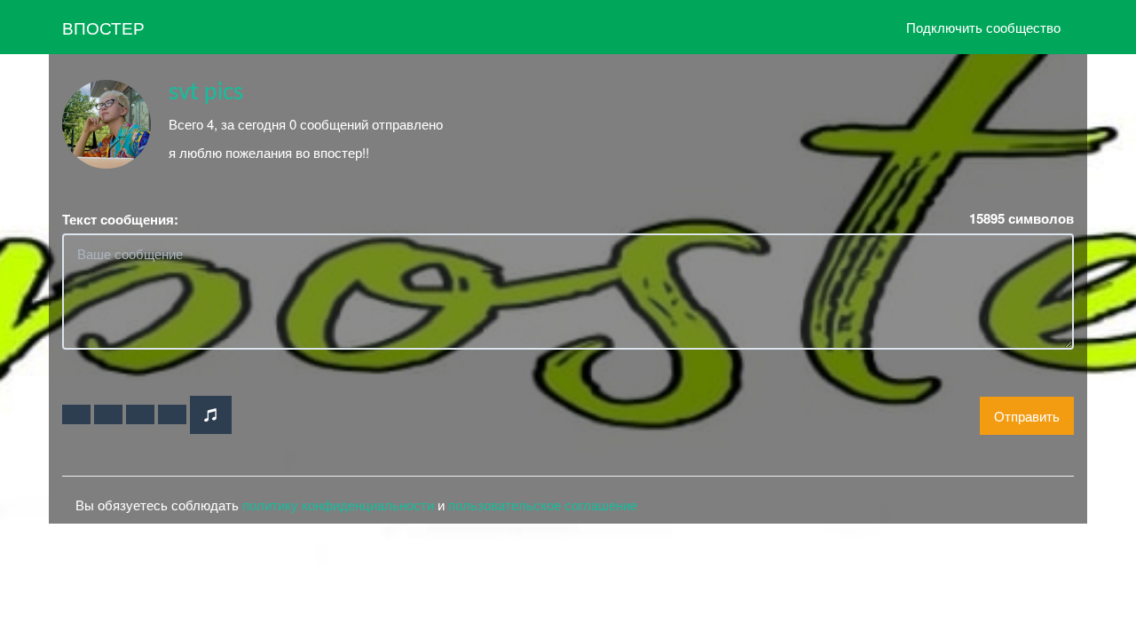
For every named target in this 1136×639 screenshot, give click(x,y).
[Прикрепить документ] (172, 414)
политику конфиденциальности (338, 504)
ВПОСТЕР (103, 27)
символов (1021, 218)
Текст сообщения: (120, 219)
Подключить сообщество (983, 27)
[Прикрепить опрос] (140, 414)
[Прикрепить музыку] (211, 415)
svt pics (206, 92)
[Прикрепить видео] (108, 414)
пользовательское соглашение (542, 504)
